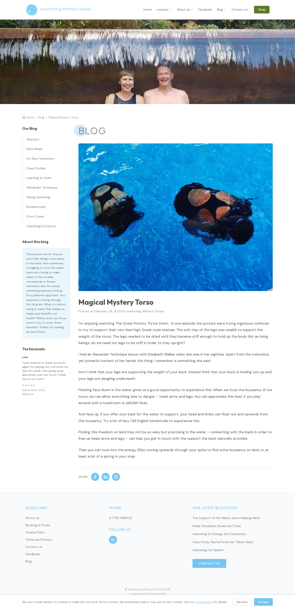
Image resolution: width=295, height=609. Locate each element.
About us (183, 10)
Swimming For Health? (208, 550)
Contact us (240, 10)
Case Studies (36, 168)
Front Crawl (35, 216)
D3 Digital (151, 594)
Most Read (34, 149)
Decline (242, 602)
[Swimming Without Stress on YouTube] (113, 540)
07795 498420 (120, 518)
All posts (32, 139)
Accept (263, 602)
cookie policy (204, 602)
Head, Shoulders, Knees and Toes (216, 526)
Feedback (205, 10)
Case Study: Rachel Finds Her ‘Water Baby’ (223, 542)
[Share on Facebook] (95, 477)
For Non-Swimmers (40, 158)
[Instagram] (116, 477)
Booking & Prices (37, 525)
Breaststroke (36, 207)
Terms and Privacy (38, 539)
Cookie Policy (35, 532)
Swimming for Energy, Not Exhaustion (219, 534)
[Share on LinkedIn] (106, 477)
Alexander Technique (41, 187)
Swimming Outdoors (41, 226)
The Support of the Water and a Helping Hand (225, 518)
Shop (262, 10)
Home (147, 10)
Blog (220, 10)
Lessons (162, 10)
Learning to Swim (38, 178)
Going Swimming (38, 197)
